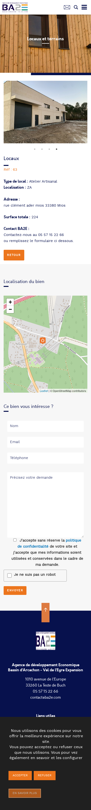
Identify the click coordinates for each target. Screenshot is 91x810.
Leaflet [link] (44, 391)
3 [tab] (49, 149)
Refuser (44, 775)
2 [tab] (42, 149)
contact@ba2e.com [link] (45, 697)
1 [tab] (34, 149)
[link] (17, 8)
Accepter (20, 775)
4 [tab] (56, 149)
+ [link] (10, 302)
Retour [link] (14, 255)
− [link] (10, 309)
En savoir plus (25, 793)
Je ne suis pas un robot (35, 574)
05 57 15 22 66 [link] (45, 691)
